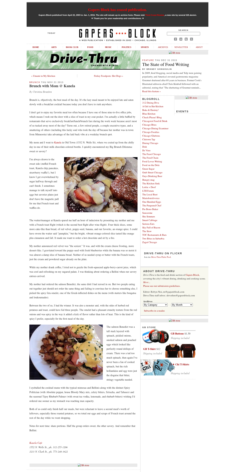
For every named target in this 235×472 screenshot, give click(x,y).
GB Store (149, 327)
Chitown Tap (148, 139)
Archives (163, 47)
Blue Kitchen (149, 113)
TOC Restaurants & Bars (154, 234)
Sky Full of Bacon (151, 227)
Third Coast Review (154, 15)
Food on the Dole (151, 165)
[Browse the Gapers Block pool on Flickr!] (180, 39)
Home (35, 47)
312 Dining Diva (150, 102)
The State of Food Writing (165, 64)
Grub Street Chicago (152, 172)
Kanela (57, 142)
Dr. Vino (146, 150)
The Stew (146, 231)
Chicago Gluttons (151, 135)
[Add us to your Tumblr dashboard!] (191, 39)
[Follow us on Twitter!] (186, 39)
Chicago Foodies (150, 132)
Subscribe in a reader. (154, 310)
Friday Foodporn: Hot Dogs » (108, 75)
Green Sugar (148, 168)
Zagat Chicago (149, 242)
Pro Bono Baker (150, 209)
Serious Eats (148, 223)
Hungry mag (148, 179)
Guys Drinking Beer (152, 176)
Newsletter (181, 47)
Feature (148, 60)
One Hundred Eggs (151, 201)
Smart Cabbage (149, 220)
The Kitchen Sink (151, 183)
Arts (54, 47)
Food (90, 47)
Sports (145, 47)
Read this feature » (151, 91)
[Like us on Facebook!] (175, 39)
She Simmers (148, 216)
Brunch (34, 82)
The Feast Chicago (151, 154)
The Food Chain (150, 157)
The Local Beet (150, 194)
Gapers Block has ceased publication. (117, 9)
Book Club (72, 47)
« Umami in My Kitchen (43, 75)
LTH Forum (148, 190)
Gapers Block (192, 274)
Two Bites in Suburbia (153, 238)
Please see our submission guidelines (161, 285)
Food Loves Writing (152, 161)
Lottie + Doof (149, 187)
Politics (126, 47)
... (146, 282)
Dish (144, 146)
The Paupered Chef (151, 205)
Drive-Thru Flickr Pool (161, 257)
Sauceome (147, 212)
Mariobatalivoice (151, 198)
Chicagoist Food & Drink (154, 121)
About (199, 47)
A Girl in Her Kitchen (152, 106)
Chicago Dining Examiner (155, 128)
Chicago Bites (149, 124)
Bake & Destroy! (150, 110)
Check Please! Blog (152, 117)
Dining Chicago (150, 143)
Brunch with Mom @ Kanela (52, 85)
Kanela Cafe (35, 442)
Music (108, 47)
